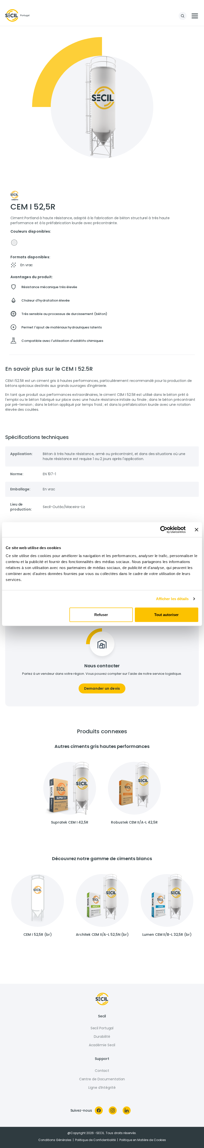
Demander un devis (102, 688)
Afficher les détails (172, 599)
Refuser (101, 614)
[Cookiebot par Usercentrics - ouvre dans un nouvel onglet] (164, 529)
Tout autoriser (166, 614)
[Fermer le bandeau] (196, 529)
